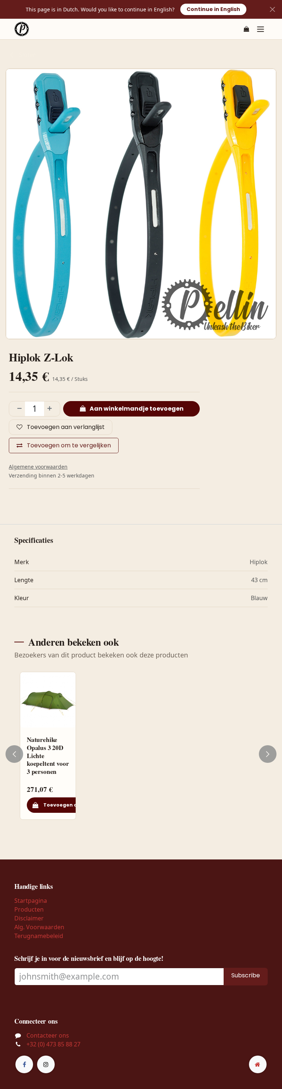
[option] (141, 754)
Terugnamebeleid (38, 936)
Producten (29, 909)
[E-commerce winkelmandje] (246, 29)
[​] (24, 1064)
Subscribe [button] (245, 975)
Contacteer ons (47, 1035)
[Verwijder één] (17, 408)
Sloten (27, 55)
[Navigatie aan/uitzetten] (260, 29)
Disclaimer (29, 918)
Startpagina (30, 901)
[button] (18, 754)
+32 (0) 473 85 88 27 (53, 1044)
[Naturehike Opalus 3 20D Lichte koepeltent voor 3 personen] (48, 700)
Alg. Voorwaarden (39, 927)
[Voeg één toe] (52, 408)
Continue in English (213, 9)
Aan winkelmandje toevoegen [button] (136, 408)
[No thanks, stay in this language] (272, 9)
